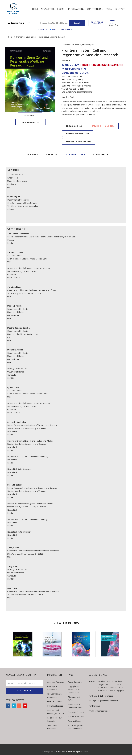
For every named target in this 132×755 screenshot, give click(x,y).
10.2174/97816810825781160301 (79, 92)
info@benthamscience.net (99, 711)
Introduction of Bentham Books (75, 706)
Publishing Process (55, 706)
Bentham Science (65, 751)
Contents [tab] (31, 154)
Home (35, 9)
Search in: (42, 29)
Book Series (67, 29)
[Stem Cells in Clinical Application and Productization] (52, 644)
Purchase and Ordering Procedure (55, 712)
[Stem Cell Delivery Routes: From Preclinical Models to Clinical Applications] (81, 644)
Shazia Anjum (88, 44)
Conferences (94, 9)
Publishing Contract (76, 712)
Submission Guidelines (52, 727)
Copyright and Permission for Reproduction (74, 689)
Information (75, 9)
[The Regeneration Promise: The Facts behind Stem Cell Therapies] (110, 644)
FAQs (108, 9)
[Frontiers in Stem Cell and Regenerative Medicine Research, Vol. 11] (22, 644)
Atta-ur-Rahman (74, 44)
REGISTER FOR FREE (24, 691)
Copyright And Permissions (53, 688)
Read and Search (75, 721)
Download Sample (30, 122)
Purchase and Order (76, 716)
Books (60, 9)
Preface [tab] (51, 154)
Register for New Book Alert (54, 719)
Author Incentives (75, 682)
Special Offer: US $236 (103, 126)
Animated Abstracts (55, 682)
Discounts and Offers (74, 698)
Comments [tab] (100, 154)
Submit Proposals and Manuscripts (75, 727)
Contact (120, 9)
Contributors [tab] (75, 154)
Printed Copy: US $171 (77, 133)
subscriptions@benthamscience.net (103, 701)
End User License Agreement (54, 695)
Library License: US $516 (78, 141)
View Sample (29, 116)
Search (77, 23)
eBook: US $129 (74, 126)
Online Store (114, 25)
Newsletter (48, 9)
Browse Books (17, 23)
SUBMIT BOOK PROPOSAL (97, 23)
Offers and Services (55, 701)
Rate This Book (67, 97)
